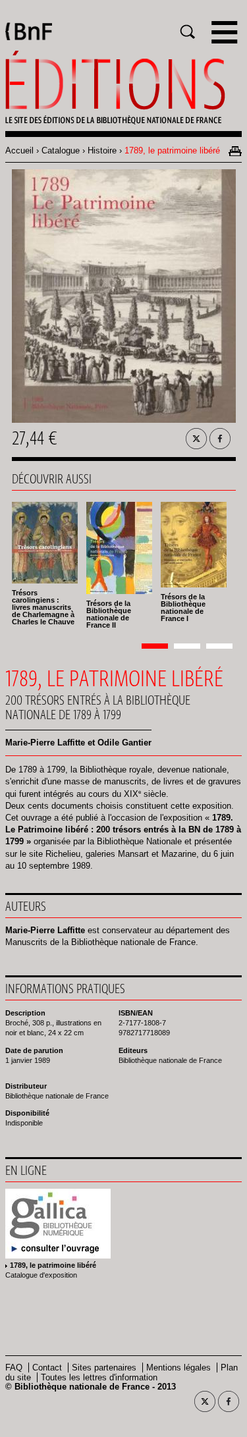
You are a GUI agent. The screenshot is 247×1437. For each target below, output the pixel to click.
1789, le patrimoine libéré (53, 1265)
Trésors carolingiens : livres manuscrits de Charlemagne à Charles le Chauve (43, 607)
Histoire (102, 150)
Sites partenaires (104, 1367)
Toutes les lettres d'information (99, 1377)
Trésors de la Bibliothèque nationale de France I (183, 607)
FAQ (13, 1367)
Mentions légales (178, 1367)
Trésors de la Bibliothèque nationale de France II (108, 614)
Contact (47, 1367)
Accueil (19, 150)
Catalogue (60, 150)
